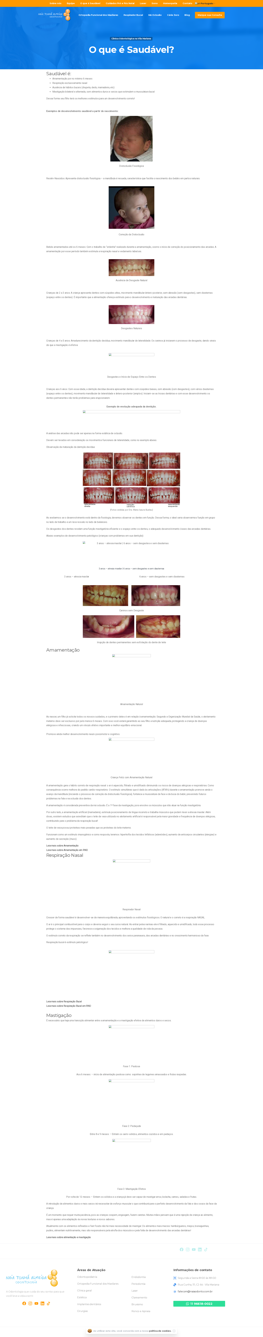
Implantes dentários (89, 1304)
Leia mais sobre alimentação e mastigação (68, 1237)
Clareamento (139, 1297)
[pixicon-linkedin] (200, 1249)
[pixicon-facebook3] (24, 1303)
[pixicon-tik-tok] (206, 1249)
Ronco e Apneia (141, 1311)
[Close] (173, 1330)
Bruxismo (137, 1304)
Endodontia (139, 1277)
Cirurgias (82, 1311)
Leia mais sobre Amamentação (62, 845)
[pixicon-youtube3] (194, 1249)
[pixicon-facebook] (182, 1249)
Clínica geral (84, 1290)
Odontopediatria (87, 1276)
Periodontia (138, 1283)
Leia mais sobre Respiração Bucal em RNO (68, 1005)
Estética (82, 1297)
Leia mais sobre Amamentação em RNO (67, 850)
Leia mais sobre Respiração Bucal (64, 1001)
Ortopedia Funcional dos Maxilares (97, 1283)
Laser (135, 1290)
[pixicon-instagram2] (188, 1249)
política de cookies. (160, 1331)
